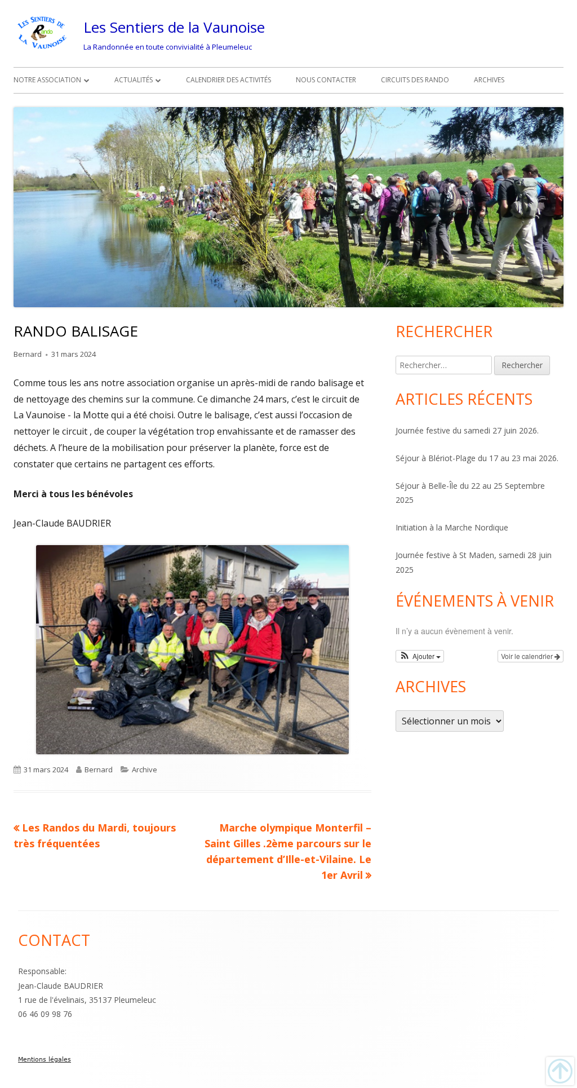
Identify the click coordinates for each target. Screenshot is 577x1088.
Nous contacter (326, 80)
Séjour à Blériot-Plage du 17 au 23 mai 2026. (477, 458)
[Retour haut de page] (560, 1071)
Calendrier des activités (228, 80)
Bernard (28, 354)
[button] (419, 656)
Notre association (47, 80)
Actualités (133, 80)
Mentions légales (44, 1059)
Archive (144, 769)
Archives (489, 80)
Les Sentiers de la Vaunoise (174, 27)
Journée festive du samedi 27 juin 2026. (467, 430)
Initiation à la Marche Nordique (452, 527)
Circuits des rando (415, 80)
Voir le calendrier (527, 656)
